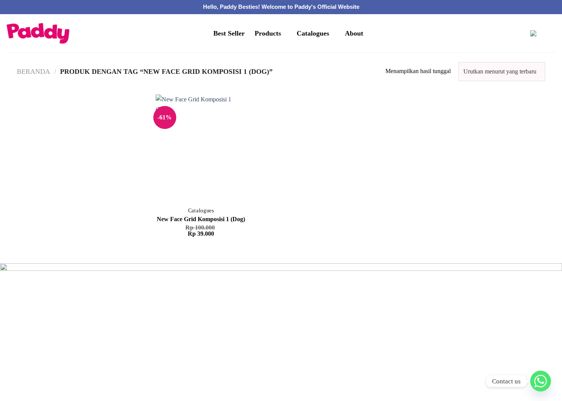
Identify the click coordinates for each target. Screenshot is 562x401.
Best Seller (229, 33)
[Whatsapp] (540, 381)
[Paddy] (38, 33)
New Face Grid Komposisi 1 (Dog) (201, 219)
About (354, 33)
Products (268, 33)
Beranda (33, 71)
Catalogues (313, 33)
